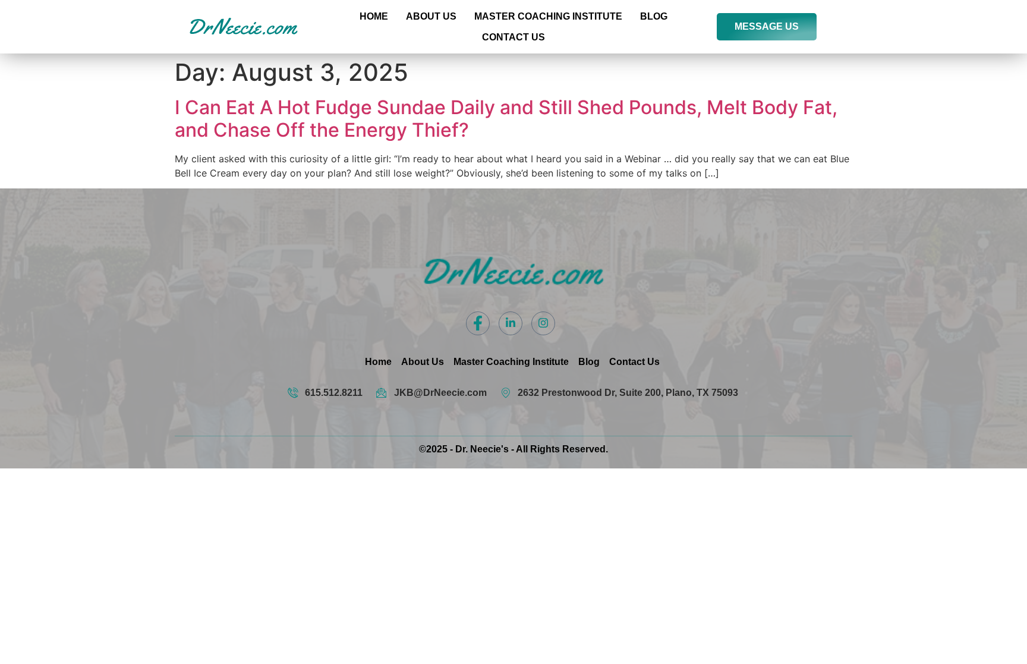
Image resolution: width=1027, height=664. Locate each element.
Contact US (513, 37)
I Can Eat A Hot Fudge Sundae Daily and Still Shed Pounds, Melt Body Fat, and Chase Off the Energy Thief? (506, 118)
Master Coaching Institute (548, 16)
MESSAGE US (767, 26)
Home (374, 16)
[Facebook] (478, 323)
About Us (431, 16)
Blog (653, 16)
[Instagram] (543, 323)
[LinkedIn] (510, 323)
